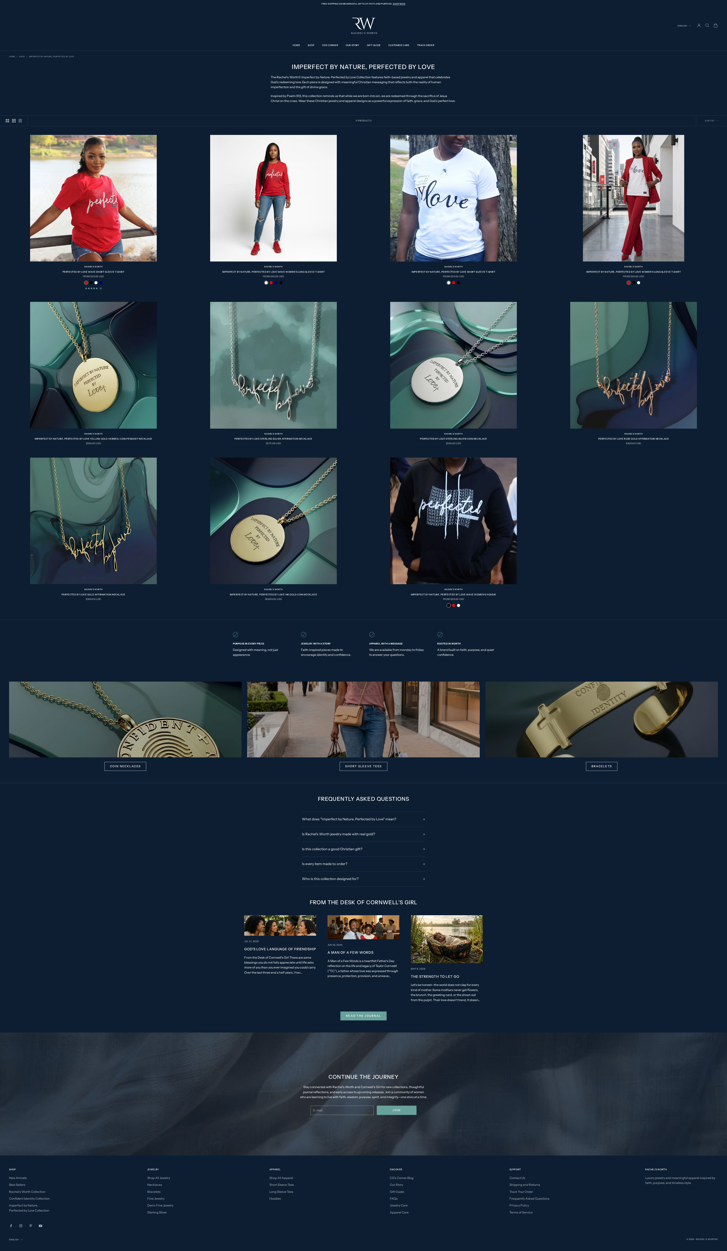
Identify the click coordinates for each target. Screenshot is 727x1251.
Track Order (425, 45)
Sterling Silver (157, 1212)
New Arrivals (18, 1178)
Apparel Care (399, 1212)
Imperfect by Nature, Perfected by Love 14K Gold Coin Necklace (273, 594)
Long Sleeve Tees (281, 1192)
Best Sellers (17, 1185)
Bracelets (601, 766)
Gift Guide (374, 45)
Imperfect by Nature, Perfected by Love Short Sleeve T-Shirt (453, 271)
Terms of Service (521, 1212)
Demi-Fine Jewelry (160, 1205)
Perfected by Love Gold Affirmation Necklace (93, 594)
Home (296, 45)
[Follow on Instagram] (21, 1226)
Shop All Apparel (281, 1178)
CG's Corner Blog (401, 1178)
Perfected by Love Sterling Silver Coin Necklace (453, 438)
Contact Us (517, 1178)
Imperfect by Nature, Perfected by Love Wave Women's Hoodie (453, 594)
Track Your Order (521, 1192)
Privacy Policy (519, 1205)
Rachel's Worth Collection (27, 1192)
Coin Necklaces (125, 766)
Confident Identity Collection (29, 1198)
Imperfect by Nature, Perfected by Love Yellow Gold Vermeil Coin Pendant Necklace (93, 438)
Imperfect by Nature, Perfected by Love (51, 56)
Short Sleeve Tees (363, 766)
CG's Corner (330, 45)
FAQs (394, 1198)
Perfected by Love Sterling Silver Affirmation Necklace (273, 438)
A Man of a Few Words (351, 952)
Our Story (352, 45)
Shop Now (399, 3)
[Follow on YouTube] (40, 1226)
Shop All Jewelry (158, 1178)
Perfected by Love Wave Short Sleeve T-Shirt (93, 271)
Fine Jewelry (156, 1198)
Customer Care (399, 45)
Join (396, 1110)
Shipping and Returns (524, 1185)
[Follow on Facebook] (11, 1226)
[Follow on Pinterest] (31, 1226)
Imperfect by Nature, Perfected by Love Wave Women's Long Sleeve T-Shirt (273, 271)
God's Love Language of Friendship (280, 949)
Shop (311, 45)
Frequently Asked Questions (529, 1198)
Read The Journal (363, 1016)
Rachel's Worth (93, 266)
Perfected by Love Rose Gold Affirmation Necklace (633, 438)
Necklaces (154, 1185)
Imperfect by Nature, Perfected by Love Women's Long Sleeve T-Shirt (633, 271)
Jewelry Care (399, 1205)
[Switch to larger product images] (7, 121)
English (682, 25)
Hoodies (275, 1198)
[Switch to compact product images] (20, 121)
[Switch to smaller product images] (14, 121)
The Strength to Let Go (435, 977)
